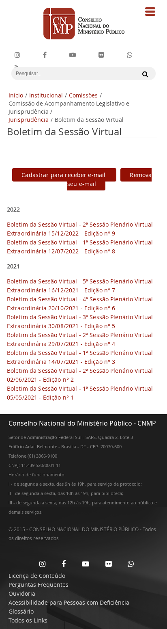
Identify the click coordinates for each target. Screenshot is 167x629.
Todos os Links (28, 620)
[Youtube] (72, 55)
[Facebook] (45, 55)
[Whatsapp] (131, 563)
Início (16, 95)
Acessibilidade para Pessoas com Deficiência (69, 602)
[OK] (143, 74)
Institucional (46, 95)
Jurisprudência (29, 119)
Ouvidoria (22, 593)
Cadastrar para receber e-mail (64, 175)
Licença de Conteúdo (37, 575)
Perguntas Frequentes (39, 584)
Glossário (21, 611)
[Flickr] (101, 55)
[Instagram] (17, 55)
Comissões (83, 95)
